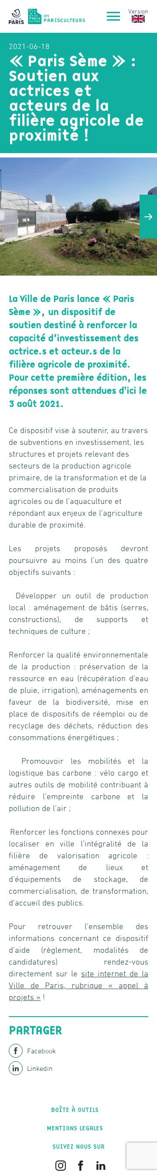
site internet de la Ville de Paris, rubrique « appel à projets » (78, 985)
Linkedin (40, 1068)
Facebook (41, 1051)
